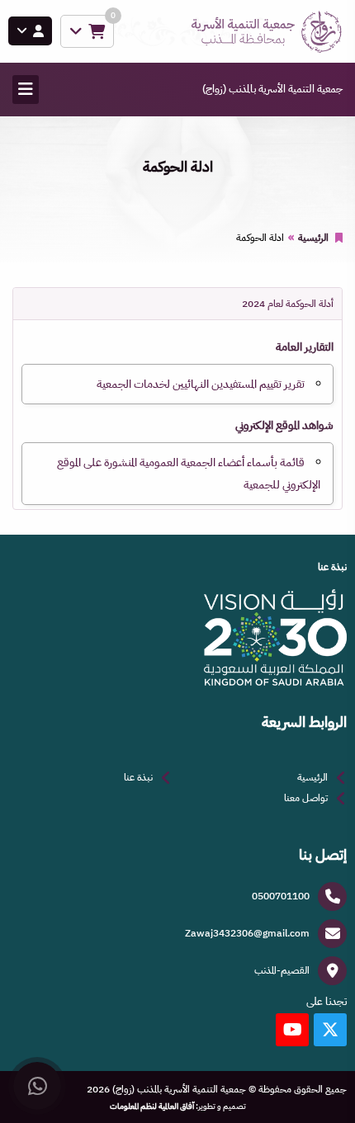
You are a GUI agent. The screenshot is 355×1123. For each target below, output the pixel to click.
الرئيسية (313, 237)
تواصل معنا (306, 797)
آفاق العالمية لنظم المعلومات (152, 1106)
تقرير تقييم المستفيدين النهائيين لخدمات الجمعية (201, 384)
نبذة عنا (138, 777)
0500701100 (281, 896)
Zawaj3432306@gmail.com (247, 933)
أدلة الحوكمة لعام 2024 (288, 303)
